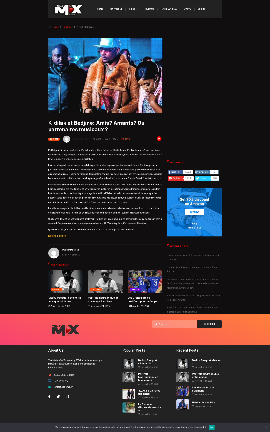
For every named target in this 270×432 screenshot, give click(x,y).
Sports (135, 289)
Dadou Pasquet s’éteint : (206, 361)
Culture (149, 9)
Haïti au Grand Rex (203, 402)
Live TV (187, 9)
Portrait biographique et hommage (205, 375)
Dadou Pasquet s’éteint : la (147, 361)
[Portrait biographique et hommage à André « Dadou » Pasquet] (128, 377)
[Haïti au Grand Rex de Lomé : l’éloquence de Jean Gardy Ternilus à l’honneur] (182, 404)
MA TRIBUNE (116, 9)
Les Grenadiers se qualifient (203, 389)
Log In (201, 9)
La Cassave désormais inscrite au (149, 407)
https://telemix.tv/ (71, 254)
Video (132, 9)
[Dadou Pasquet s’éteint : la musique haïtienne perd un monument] (128, 364)
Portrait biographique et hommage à (148, 377)
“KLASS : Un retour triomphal (150, 392)
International (169, 9)
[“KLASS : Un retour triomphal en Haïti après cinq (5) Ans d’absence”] (128, 394)
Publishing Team (80, 139)
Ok (211, 427)
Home (100, 9)
